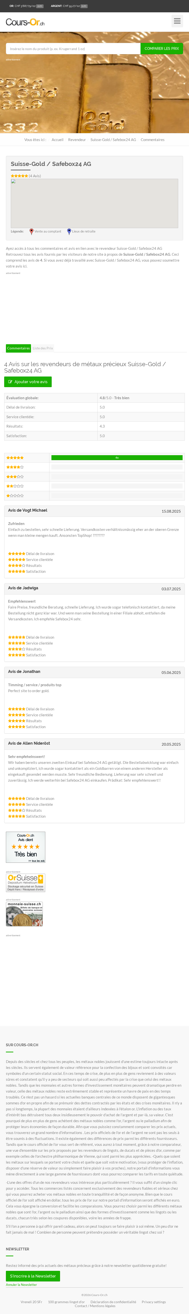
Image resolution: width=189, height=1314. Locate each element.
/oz (26, 6)
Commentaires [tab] (18, 348)
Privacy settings (154, 1302)
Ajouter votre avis (30, 381)
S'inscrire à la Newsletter (33, 1276)
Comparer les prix (162, 49)
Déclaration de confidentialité (113, 1302)
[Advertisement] (94, 96)
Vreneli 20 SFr (31, 1302)
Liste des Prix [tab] (43, 348)
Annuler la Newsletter (21, 1285)
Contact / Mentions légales (95, 1306)
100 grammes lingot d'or (66, 1302)
